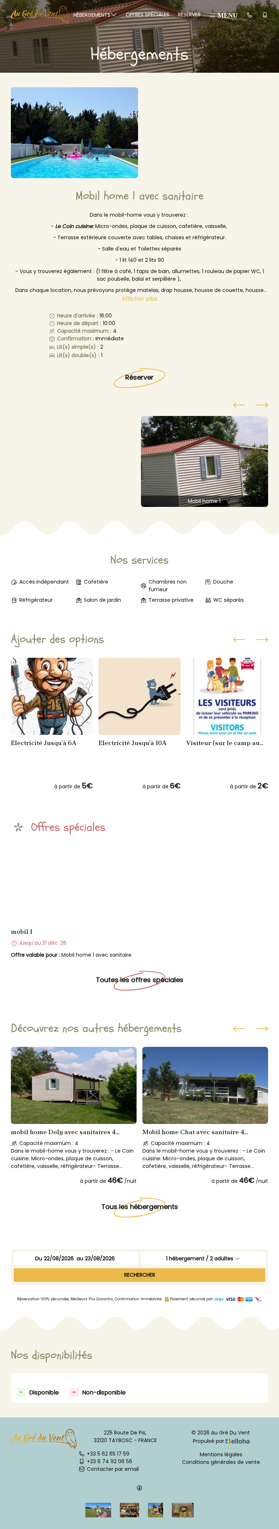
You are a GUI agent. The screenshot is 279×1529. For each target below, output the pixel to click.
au (80, 1258)
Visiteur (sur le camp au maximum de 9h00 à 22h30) (223, 743)
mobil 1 (21, 931)
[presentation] (239, 406)
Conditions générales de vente (221, 1462)
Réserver (189, 14)
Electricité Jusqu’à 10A (132, 743)
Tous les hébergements (139, 1206)
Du (38, 1258)
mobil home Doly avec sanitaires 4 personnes (63, 1132)
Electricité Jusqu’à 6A (43, 743)
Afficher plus (140, 299)
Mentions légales (221, 1454)
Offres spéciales (147, 14)
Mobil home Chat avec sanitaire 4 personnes (193, 1132)
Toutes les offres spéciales (139, 979)
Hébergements (91, 15)
